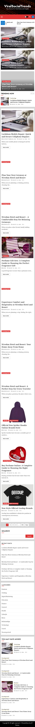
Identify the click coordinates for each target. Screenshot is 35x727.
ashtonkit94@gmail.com (9, 46)
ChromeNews (25, 723)
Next (26, 525)
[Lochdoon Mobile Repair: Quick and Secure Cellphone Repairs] (17, 121)
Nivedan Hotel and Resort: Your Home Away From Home (16, 345)
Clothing (4, 593)
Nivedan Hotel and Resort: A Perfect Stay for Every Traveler (16, 387)
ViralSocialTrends (17, 6)
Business (6, 256)
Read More (6, 147)
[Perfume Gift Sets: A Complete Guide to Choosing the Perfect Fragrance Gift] (17, 247)
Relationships (6, 621)
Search (6, 531)
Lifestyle (6, 420)
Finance (4, 603)
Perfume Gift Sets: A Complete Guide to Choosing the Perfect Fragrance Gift (16, 263)
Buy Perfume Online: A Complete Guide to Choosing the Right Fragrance (17, 468)
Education (5, 600)
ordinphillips (6, 89)
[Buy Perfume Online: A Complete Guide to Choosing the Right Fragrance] (17, 452)
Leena (4, 268)
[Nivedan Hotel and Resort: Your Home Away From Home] (17, 331)
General (4, 607)
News (3, 618)
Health (4, 611)
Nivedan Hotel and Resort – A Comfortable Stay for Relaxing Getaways (16, 219)
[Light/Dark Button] (26, 17)
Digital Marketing (13, 420)
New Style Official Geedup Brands (17, 508)
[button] (2, 17)
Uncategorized (6, 81)
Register (33, 17)
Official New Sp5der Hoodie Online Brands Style (14, 426)
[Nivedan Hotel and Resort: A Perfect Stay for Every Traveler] (17, 373)
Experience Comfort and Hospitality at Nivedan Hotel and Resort (17, 304)
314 (22, 525)
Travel (4, 629)
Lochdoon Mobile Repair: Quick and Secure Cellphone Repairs (16, 42)
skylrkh (5, 430)
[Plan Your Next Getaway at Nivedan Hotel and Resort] (5, 101)
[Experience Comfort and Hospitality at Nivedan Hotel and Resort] (17, 289)
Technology (6, 38)
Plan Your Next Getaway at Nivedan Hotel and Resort (22, 101)
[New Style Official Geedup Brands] (17, 495)
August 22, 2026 (23, 46)
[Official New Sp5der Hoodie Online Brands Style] (17, 412)
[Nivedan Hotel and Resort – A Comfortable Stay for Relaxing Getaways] (17, 203)
